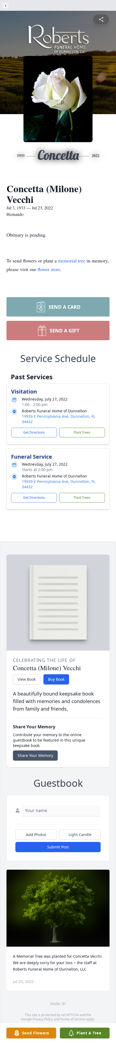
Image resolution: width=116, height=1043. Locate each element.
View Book (27, 679)
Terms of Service (72, 1019)
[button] (58, 908)
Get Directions (34, 432)
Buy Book (56, 679)
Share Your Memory (35, 755)
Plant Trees (82, 432)
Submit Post (58, 846)
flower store (48, 269)
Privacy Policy (43, 1019)
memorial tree (71, 260)
